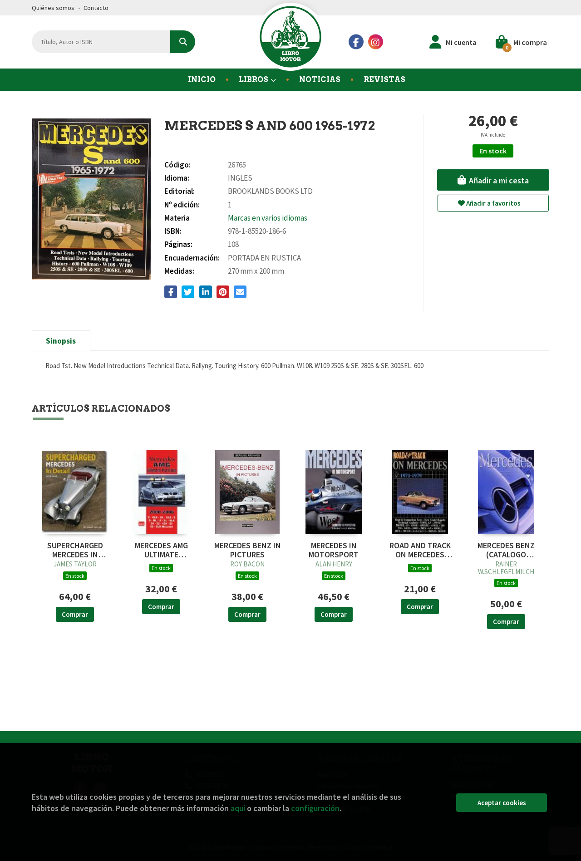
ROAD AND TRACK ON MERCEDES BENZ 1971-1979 (420, 550)
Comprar (75, 614)
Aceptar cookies (502, 802)
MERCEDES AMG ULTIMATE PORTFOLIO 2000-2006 (161, 550)
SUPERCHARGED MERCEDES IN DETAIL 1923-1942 (75, 550)
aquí (238, 808)
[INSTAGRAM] (375, 41)
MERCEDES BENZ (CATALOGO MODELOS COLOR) (506, 550)
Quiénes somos (53, 8)
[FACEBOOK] (356, 41)
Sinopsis (61, 341)
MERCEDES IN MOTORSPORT (334, 550)
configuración (315, 808)
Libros (254, 79)
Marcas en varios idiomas (267, 218)
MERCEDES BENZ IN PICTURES (247, 550)
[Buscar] (182, 41)
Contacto (96, 8)
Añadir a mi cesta (498, 180)
